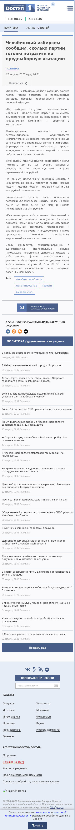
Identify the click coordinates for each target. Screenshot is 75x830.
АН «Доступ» (56, 807)
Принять (37, 825)
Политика (12, 68)
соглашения (43, 812)
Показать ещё (37, 647)
